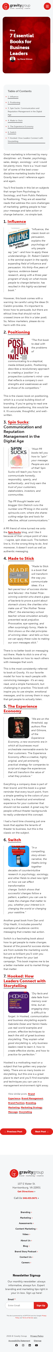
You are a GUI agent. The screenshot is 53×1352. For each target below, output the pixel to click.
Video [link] (25, 1234)
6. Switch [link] (12, 132)
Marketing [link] (14, 1107)
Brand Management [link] (32, 1098)
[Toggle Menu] (47, 6)
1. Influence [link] (13, 96)
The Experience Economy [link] (20, 709)
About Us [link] (25, 1240)
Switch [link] (14, 840)
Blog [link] (25, 1246)
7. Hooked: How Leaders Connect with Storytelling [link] (25, 140)
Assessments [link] (25, 1223)
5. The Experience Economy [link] (20, 126)
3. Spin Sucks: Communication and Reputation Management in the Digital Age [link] (25, 111)
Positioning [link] (19, 332)
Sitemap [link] (37, 1341)
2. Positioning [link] (14, 102)
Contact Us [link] (26, 1257)
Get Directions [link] (26, 1191)
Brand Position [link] (16, 1103)
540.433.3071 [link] (30, 1198)
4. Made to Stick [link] (15, 120)
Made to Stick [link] (21, 558)
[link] (13, 1131)
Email (11, 1299)
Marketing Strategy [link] (31, 1107)
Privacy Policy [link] (36, 1336)
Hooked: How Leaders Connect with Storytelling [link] (25, 981)
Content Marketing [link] (25, 1228)
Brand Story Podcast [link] (25, 1251)
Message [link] (13, 1112)
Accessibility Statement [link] (19, 1341)
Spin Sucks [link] (18, 422)
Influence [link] (16, 221)
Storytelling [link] (25, 1112)
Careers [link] (25, 1262)
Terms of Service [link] (27, 1318)
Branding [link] (31, 1103)
